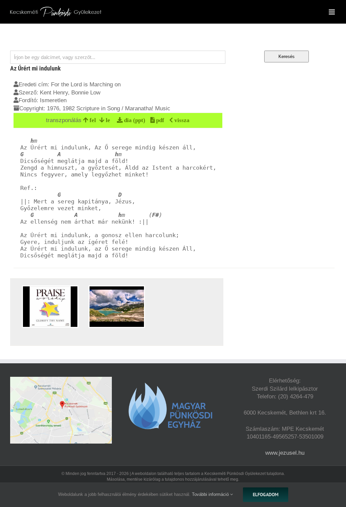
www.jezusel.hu (284, 453)
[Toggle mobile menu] (332, 12)
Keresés (286, 56)
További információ (211, 494)
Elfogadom (265, 494)
